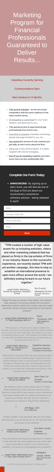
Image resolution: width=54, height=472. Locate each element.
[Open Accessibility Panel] (2, 469)
